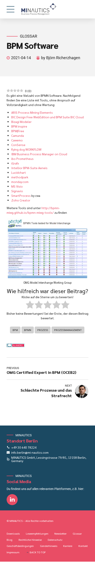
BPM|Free (17, 131)
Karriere (67, 546)
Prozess (42, 330)
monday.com (19, 182)
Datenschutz (55, 539)
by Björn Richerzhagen (60, 57)
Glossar (28, 36)
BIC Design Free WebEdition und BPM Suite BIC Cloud (47, 117)
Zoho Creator (20, 200)
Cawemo (17, 140)
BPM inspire (19, 126)
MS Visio (17, 186)
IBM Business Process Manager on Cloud (39, 154)
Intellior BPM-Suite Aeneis (29, 168)
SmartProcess (21, 195)
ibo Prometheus (22, 159)
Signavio (17, 191)
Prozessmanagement (68, 330)
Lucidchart (18, 172)
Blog (9, 539)
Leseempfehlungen (37, 533)
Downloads (13, 533)
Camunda (17, 135)
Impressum (13, 552)
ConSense (18, 145)
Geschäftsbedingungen (20, 546)
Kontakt (83, 546)
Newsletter (60, 533)
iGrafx (15, 163)
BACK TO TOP (38, 552)
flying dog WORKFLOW (26, 149)
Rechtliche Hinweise (30, 539)
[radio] (30, 305)
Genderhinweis (48, 546)
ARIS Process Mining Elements (32, 112)
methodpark (19, 177)
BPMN (27, 330)
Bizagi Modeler (21, 122)
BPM (15, 330)
